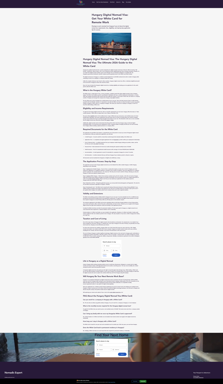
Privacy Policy (196, 376)
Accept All (143, 381)
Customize (135, 381)
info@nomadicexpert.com (9, 377)
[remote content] (111, 249)
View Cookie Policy (111, 382)
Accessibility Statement (198, 377)
